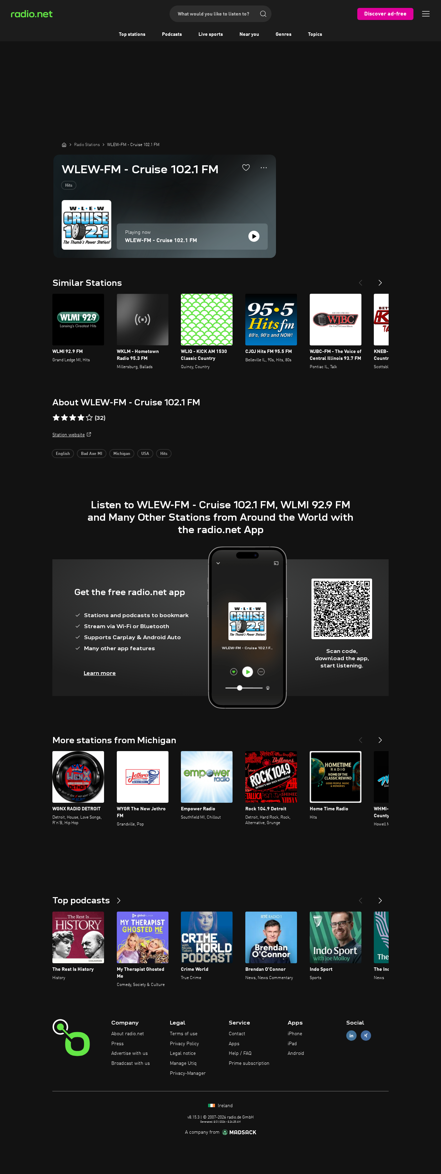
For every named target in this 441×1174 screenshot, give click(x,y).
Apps (234, 1043)
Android (296, 1053)
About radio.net (127, 1033)
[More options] (264, 168)
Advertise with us (129, 1053)
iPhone (295, 1033)
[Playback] (253, 236)
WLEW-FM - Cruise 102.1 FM (161, 240)
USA (145, 454)
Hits (68, 186)
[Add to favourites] (246, 167)
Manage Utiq (183, 1063)
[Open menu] (426, 14)
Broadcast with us (130, 1063)
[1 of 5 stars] (56, 418)
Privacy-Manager (188, 1073)
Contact (237, 1033)
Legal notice (183, 1053)
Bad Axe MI (91, 454)
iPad (292, 1043)
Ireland (224, 1105)
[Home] (64, 144)
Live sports (210, 34)
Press (117, 1043)
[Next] (380, 280)
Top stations (132, 34)
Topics (315, 34)
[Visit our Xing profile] (366, 1035)
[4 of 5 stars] (81, 418)
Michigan (121, 454)
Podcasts (172, 34)
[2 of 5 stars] (64, 418)
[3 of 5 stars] (73, 418)
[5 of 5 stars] (89, 418)
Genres (283, 34)
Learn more (100, 673)
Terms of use (183, 1033)
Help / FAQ (240, 1053)
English (63, 454)
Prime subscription (249, 1063)
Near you (249, 34)
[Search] (263, 14)
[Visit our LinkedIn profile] (351, 1035)
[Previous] (360, 280)
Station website (68, 435)
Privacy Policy (184, 1043)
